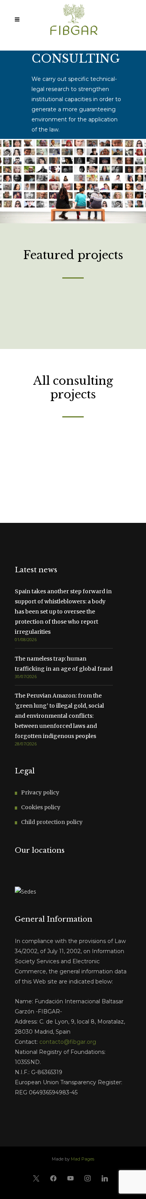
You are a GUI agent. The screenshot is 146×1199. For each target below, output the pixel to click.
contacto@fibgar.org (67, 1041)
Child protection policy (52, 822)
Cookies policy (40, 807)
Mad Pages (82, 1159)
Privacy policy (40, 792)
